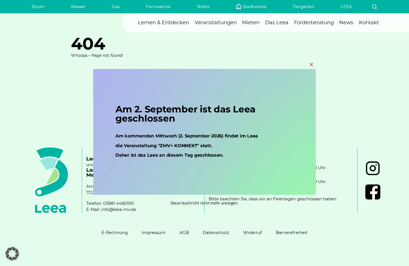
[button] (12, 254)
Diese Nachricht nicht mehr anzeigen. (205, 203)
